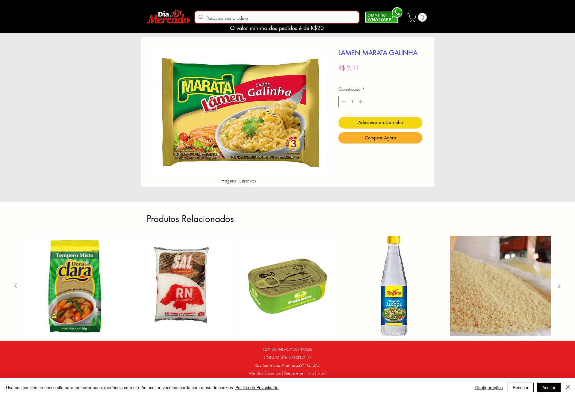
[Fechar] (567, 387)
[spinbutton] (352, 101)
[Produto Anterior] (15, 285)
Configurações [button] (489, 387)
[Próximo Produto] (559, 285)
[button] (418, 17)
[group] (287, 286)
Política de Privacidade (257, 387)
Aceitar (549, 387)
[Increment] (361, 101)
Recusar (521, 387)
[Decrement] (343, 101)
